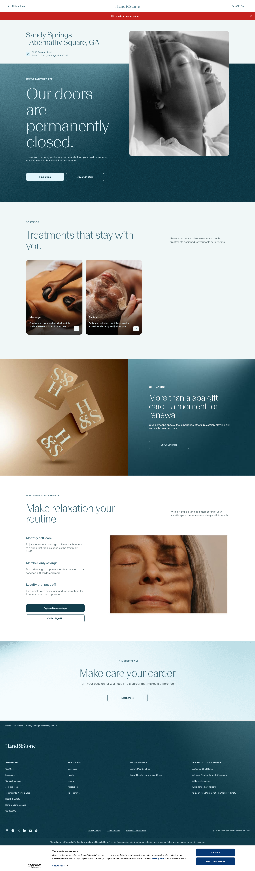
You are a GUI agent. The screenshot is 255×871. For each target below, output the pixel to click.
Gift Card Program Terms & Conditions (209, 775)
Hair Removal (73, 793)
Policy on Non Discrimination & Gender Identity (214, 793)
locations (18, 725)
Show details (58, 866)
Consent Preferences (136, 830)
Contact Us (10, 811)
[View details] (76, 328)
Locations (10, 775)
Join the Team (11, 787)
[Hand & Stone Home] (127, 6)
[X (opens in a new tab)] (18, 830)
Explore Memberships (140, 769)
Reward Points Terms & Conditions (146, 775)
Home (8, 725)
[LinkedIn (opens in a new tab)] (24, 830)
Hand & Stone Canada (15, 805)
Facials (70, 775)
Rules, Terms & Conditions (204, 787)
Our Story (9, 769)
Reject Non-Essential (215, 861)
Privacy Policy (94, 830)
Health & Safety (12, 799)
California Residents (201, 781)
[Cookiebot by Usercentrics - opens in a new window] (34, 866)
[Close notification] (250, 16)
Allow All (215, 852)
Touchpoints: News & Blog (17, 793)
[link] (54, 297)
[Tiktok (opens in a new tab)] (36, 830)
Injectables (72, 787)
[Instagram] (7, 830)
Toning (70, 781)
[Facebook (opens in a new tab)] (12, 830)
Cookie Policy (113, 830)
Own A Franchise (13, 781)
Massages (72, 769)
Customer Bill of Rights (202, 769)
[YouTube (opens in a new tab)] (30, 830)
